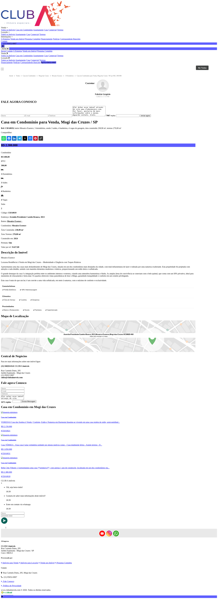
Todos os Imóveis (8, 30)
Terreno (60, 30)
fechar (4, 49)
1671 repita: (6, 402)
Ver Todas (202, 68)
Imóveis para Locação (29, 563)
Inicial (3, 51)
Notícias (56, 39)
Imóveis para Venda (10, 563)
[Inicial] (35, 25)
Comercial (52, 30)
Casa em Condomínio (24, 30)
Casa (46, 30)
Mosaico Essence (14, 221)
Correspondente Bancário (70, 39)
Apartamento (38, 30)
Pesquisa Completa (32, 39)
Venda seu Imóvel (17, 39)
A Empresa (5, 39)
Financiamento (46, 39)
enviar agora (145, 116)
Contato (4, 41)
